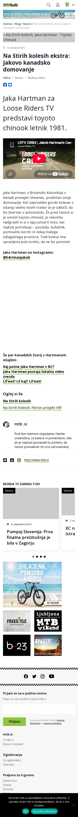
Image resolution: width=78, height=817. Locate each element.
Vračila (7, 785)
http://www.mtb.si (36, 460)
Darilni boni (10, 780)
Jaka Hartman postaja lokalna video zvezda (33, 374)
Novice (27, 24)
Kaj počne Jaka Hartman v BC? (28, 366)
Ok (25, 811)
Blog (17, 24)
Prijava (14, 721)
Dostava (8, 789)
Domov (7, 24)
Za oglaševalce (12, 760)
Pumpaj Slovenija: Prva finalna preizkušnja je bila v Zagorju (30, 537)
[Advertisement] (39, 302)
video (41, 77)
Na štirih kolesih (17, 401)
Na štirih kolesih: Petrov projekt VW (32, 407)
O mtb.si (8, 740)
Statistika (8, 764)
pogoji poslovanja (52, 723)
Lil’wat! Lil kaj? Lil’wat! (22, 381)
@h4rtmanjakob (16, 257)
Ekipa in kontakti (13, 744)
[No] (73, 805)
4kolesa (32, 77)
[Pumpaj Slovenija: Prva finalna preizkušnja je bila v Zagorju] (31, 503)
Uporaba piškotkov (44, 811)
